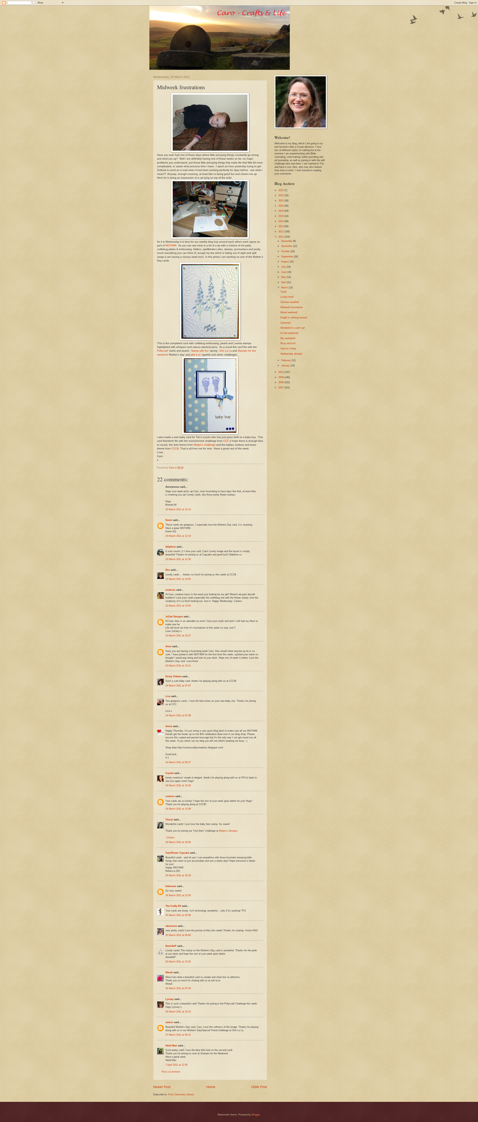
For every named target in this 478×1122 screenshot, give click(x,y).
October (286, 251)
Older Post (259, 1087)
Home (210, 1087)
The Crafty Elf (173, 906)
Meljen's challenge (204, 444)
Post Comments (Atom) (181, 1094)
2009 (281, 377)
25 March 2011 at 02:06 (178, 915)
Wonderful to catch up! (292, 327)
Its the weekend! (289, 333)
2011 (281, 236)
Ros (167, 569)
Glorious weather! (289, 302)
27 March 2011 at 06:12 (178, 1034)
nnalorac (170, 589)
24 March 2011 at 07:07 (178, 685)
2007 (281, 387)
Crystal (169, 773)
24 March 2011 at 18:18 (178, 875)
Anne (168, 646)
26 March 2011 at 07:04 (178, 988)
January (286, 365)
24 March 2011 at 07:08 (178, 715)
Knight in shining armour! (293, 317)
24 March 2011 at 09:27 (178, 762)
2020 (281, 205)
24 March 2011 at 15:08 (178, 808)
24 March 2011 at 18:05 (178, 842)
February (286, 360)
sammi (169, 1022)
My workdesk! (288, 338)
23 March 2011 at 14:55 (178, 579)
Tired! (283, 291)
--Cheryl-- (170, 837)
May (284, 277)
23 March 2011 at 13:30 (178, 559)
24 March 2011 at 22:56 (178, 895)
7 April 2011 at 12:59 (176, 1064)
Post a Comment (171, 1071)
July (283, 266)
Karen (168, 520)
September (287, 256)
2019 (281, 210)
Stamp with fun (200, 350)
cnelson (170, 796)
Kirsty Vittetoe (173, 676)
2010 (281, 372)
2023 (281, 190)
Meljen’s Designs (228, 830)
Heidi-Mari (171, 1045)
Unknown (170, 886)
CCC (226, 441)
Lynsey (169, 999)
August (285, 261)
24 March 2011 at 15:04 (178, 785)
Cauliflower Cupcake (177, 852)
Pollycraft (162, 350)
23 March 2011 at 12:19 (178, 535)
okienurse (171, 926)
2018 (281, 216)
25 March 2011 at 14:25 (178, 961)
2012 (281, 231)
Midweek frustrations (291, 307)
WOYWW (170, 245)
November (287, 246)
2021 (281, 200)
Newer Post (161, 1087)
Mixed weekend (288, 312)
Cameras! (285, 322)
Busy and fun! (288, 343)
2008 (281, 382)
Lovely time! (287, 296)
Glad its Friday (288, 348)
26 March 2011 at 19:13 (178, 1011)
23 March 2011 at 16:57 (178, 635)
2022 (281, 195)
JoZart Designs (174, 616)
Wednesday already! (291, 353)
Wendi (169, 972)
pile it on (196, 354)
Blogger (256, 1114)
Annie (168, 726)
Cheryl (169, 819)
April (284, 282)
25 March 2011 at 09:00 (178, 935)
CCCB (175, 448)
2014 (281, 221)
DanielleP (170, 946)
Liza (167, 696)
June (284, 272)
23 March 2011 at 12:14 (178, 509)
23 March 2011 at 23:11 (178, 665)
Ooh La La (225, 350)
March (285, 287)
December (287, 241)
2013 (281, 226)
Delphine (170, 546)
